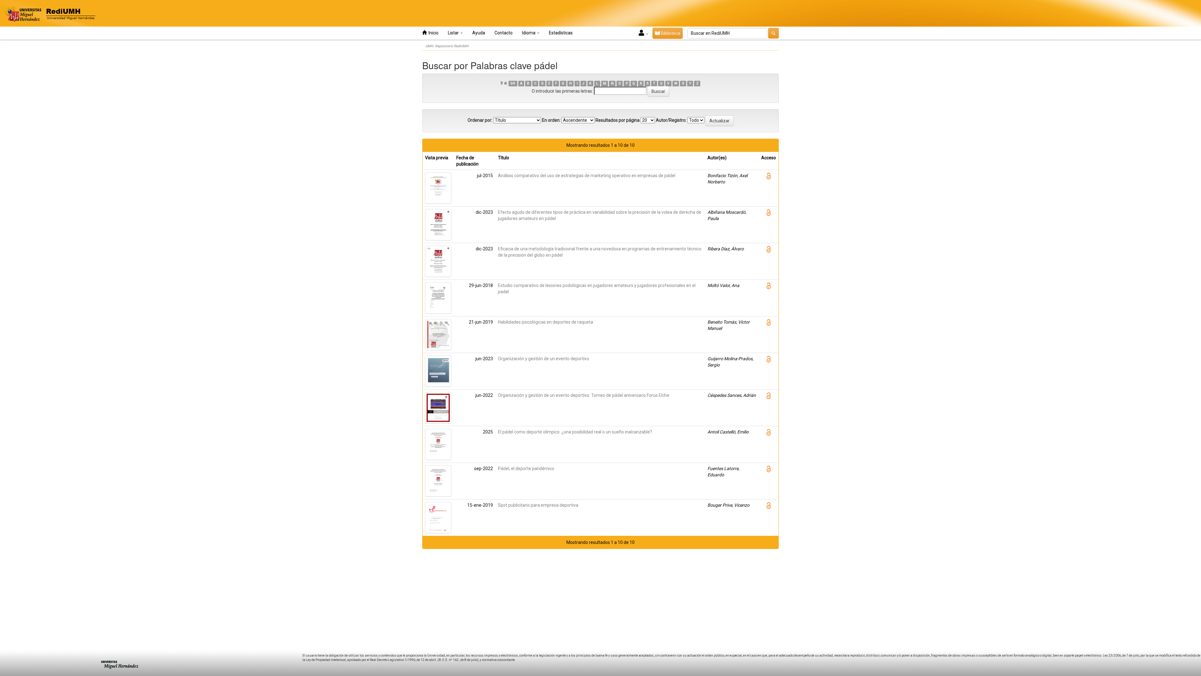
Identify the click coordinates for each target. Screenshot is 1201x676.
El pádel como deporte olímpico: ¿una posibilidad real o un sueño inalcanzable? (575, 431)
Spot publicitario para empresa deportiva (538, 505)
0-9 (512, 83)
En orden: (551, 120)
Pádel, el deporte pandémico (526, 468)
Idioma (529, 32)
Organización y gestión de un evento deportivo (543, 358)
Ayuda (478, 32)
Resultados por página (617, 120)
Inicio (432, 32)
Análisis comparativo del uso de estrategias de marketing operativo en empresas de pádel (586, 175)
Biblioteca (670, 33)
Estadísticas (561, 32)
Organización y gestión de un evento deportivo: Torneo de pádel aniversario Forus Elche (583, 395)
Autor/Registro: (671, 120)
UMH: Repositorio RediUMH (447, 46)
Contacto (503, 32)
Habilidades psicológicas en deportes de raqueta (545, 322)
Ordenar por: (480, 120)
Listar (454, 32)
